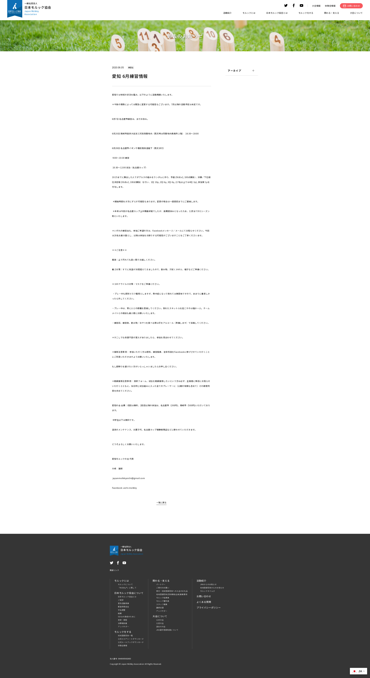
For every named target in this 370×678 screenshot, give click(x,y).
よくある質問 (204, 602)
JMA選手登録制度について (167, 630)
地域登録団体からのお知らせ (212, 587)
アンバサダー (123, 626)
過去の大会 (160, 626)
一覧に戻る (161, 502)
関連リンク (114, 570)
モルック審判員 (162, 601)
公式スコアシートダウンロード (131, 639)
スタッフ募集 (161, 604)
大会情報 (316, 5)
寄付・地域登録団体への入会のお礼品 (172, 591)
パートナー (160, 584)
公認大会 (160, 623)
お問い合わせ (204, 596)
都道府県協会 (123, 606)
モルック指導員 (162, 597)
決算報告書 (122, 623)
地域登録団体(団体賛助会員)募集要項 (171, 594)
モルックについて (125, 584)
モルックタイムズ (207, 591)
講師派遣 (160, 607)
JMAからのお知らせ (208, 584)
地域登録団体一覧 (125, 635)
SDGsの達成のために (127, 616)
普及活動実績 (123, 603)
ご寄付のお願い (162, 587)
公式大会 (160, 620)
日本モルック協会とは (127, 596)
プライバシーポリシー (209, 607)
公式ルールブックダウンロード (131, 642)
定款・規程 (122, 620)
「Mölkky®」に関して (127, 587)
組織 (120, 613)
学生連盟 (121, 610)
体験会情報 (330, 5)
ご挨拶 (120, 600)
